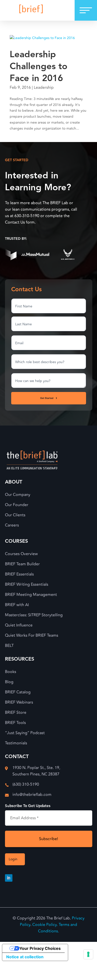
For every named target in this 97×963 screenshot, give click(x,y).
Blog (9, 682)
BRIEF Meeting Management (31, 595)
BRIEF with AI (17, 605)
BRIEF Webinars (19, 702)
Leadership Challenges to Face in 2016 (38, 66)
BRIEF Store (15, 713)
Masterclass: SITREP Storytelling (34, 615)
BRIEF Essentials (19, 574)
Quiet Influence (19, 625)
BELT (9, 646)
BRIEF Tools (15, 723)
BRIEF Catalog (18, 692)
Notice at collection (25, 956)
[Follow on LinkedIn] (8, 878)
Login (13, 859)
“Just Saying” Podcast (25, 733)
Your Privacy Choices (40, 948)
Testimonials (16, 743)
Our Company (17, 495)
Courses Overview (21, 554)
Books (10, 672)
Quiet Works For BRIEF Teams (31, 635)
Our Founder (16, 505)
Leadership (44, 88)
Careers (12, 525)
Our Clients (15, 515)
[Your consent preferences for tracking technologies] (88, 954)
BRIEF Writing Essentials (26, 584)
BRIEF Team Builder (22, 564)
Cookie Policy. (45, 925)
